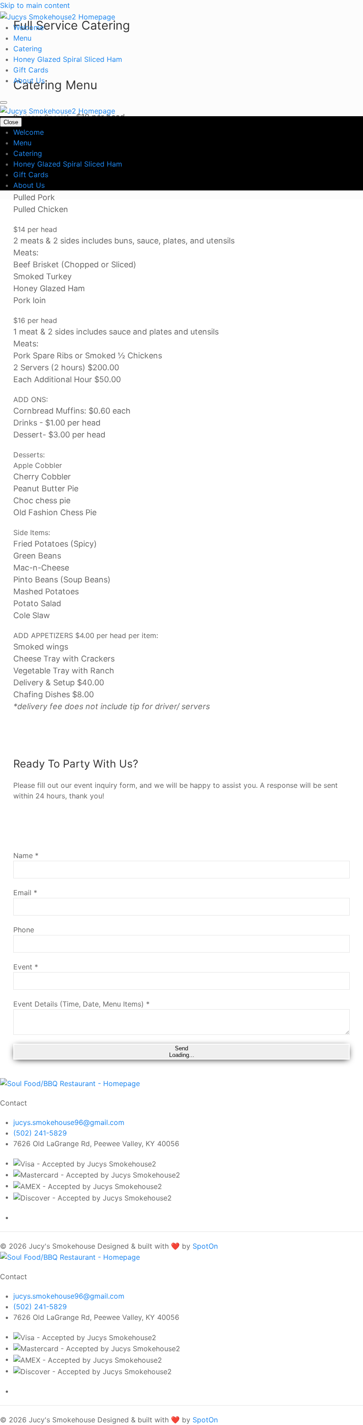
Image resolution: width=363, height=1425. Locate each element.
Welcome (28, 27)
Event (25, 966)
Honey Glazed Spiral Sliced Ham (67, 59)
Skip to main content (35, 5)
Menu (22, 38)
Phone (23, 929)
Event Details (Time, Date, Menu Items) (81, 1003)
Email (25, 892)
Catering (27, 48)
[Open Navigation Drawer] (3, 102)
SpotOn (205, 1246)
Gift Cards (30, 69)
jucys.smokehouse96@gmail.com (68, 1122)
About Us (29, 80)
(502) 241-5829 (40, 1133)
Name (26, 855)
